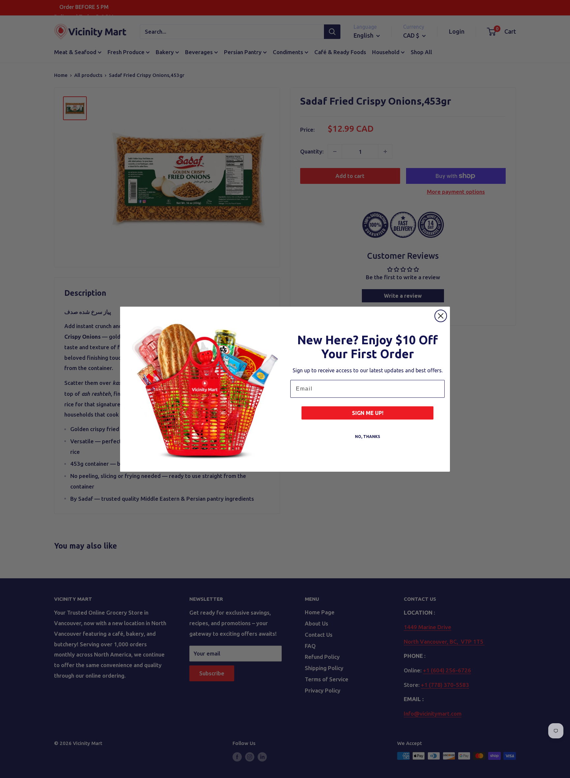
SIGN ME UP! (367, 413)
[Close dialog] (441, 316)
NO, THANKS (367, 436)
